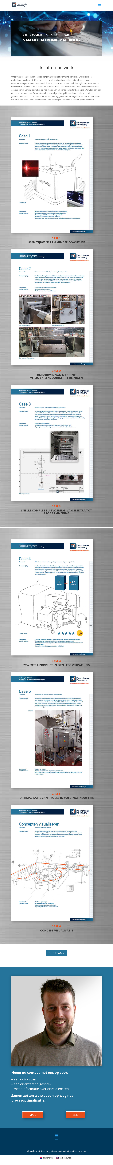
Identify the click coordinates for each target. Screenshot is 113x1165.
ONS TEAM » (56, 953)
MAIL (32, 1115)
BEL (75, 1115)
